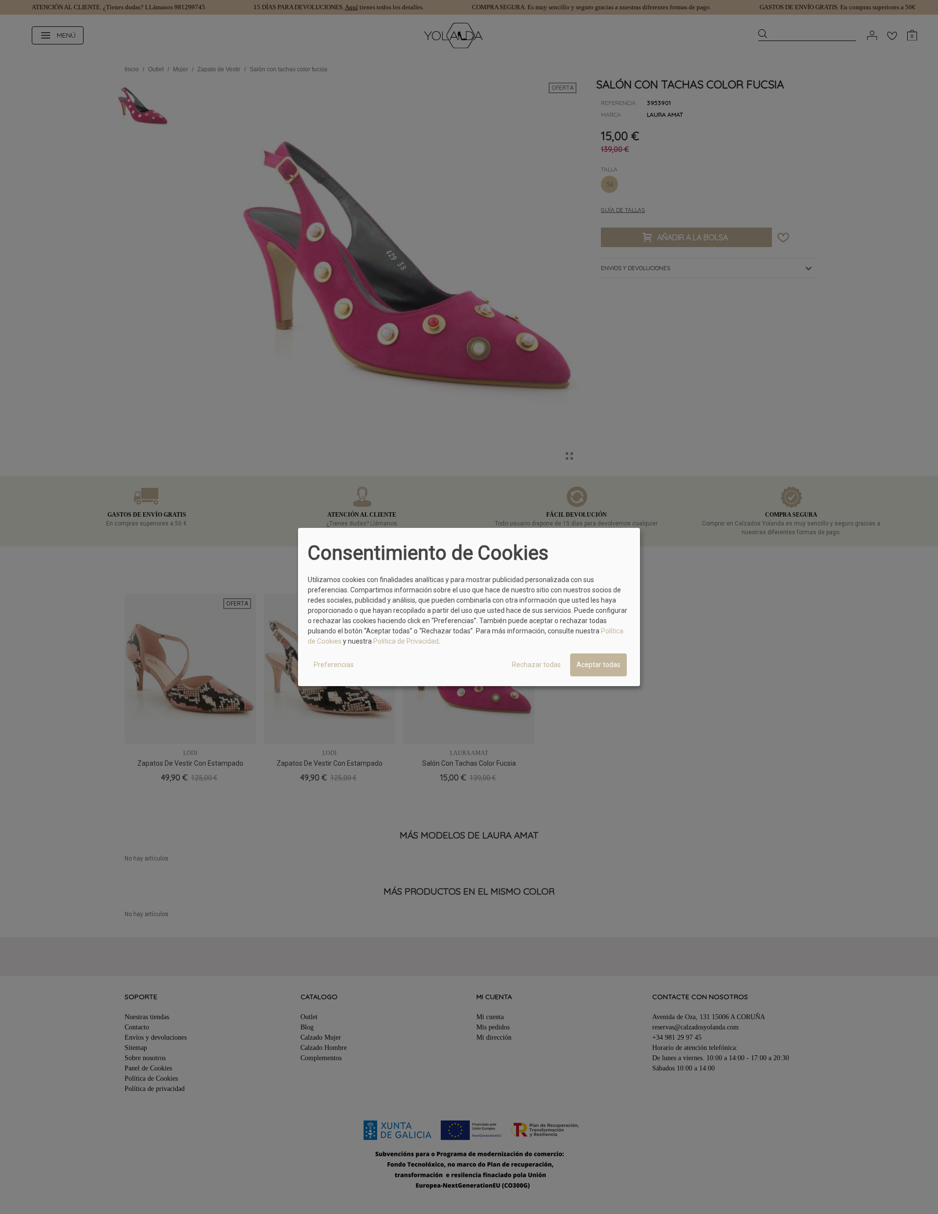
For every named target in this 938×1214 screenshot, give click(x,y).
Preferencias (334, 665)
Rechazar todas (536, 665)
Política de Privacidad (406, 641)
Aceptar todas (598, 665)
